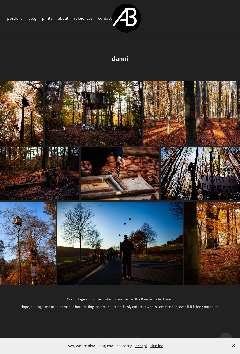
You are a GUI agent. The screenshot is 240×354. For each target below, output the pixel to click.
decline (156, 345)
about (63, 18)
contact (105, 18)
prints (47, 18)
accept (141, 345)
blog (32, 18)
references (83, 18)
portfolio (15, 18)
